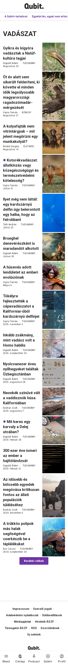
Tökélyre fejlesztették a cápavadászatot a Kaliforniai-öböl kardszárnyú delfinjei (21, 306)
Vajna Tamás (10, 112)
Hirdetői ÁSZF (44, 621)
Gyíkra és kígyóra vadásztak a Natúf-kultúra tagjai (19, 53)
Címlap (20, 661)
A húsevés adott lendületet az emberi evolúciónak (20, 272)
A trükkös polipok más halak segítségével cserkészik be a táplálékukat (18, 533)
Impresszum (20, 609)
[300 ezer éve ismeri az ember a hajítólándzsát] (53, 459)
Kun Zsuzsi (9, 549)
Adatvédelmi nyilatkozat (22, 615)
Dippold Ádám (10, 63)
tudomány (29, 63)
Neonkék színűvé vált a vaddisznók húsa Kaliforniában (21, 398)
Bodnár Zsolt (10, 408)
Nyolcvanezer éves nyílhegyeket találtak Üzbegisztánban (21, 369)
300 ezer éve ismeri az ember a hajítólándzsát (20, 455)
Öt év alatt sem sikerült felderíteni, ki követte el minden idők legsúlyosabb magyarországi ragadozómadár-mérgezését (21, 92)
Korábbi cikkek (34, 561)
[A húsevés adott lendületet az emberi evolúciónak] (53, 276)
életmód (28, 146)
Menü (6, 661)
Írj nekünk (34, 634)
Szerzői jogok (42, 609)
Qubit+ (48, 661)
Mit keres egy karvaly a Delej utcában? (16, 426)
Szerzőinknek (50, 628)
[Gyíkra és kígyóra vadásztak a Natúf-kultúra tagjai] (53, 57)
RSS (34, 628)
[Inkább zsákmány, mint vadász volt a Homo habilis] (53, 344)
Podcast (34, 661)
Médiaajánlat (22, 621)
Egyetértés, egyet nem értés (50, 16)
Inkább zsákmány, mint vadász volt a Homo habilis (19, 340)
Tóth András (9, 224)
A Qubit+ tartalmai (16, 16)
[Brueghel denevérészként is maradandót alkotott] (53, 247)
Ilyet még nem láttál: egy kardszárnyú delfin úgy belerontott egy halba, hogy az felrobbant (21, 209)
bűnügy (26, 112)
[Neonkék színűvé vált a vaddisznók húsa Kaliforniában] (53, 401)
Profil (62, 661)
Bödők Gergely (11, 146)
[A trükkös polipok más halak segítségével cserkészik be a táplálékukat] (53, 537)
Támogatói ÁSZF (16, 628)
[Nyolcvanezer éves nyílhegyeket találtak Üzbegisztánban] (53, 372)
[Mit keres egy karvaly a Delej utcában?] (53, 430)
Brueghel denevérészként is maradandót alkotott (21, 243)
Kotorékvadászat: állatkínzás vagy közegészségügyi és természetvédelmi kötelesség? (21, 170)
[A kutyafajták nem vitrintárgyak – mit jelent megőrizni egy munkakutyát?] (53, 137)
